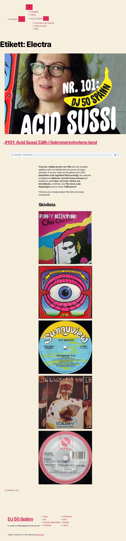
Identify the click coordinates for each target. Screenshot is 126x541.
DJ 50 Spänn (12, 19)
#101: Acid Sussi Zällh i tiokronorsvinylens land (51, 142)
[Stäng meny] (29, 7)
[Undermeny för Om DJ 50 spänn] (46, 18)
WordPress (40, 535)
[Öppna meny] (21, 19)
